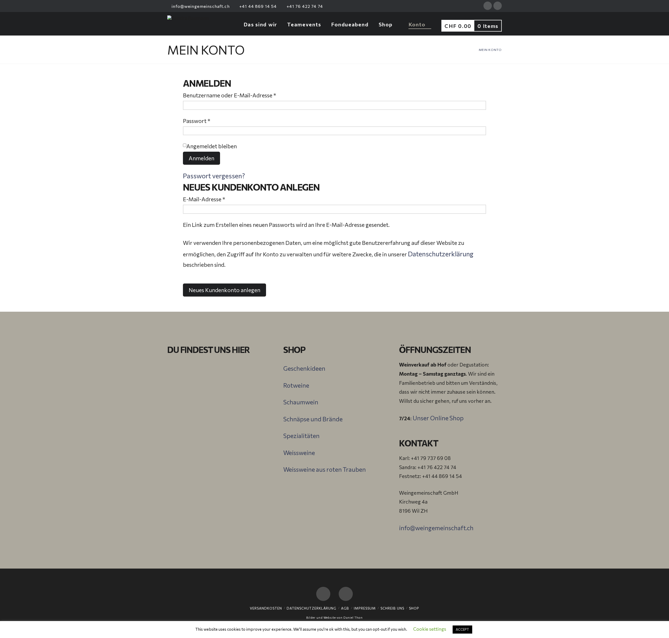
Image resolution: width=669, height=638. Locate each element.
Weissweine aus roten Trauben (324, 469)
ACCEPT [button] (462, 629)
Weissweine (299, 452)
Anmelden (201, 158)
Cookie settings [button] (429, 629)
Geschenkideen (304, 368)
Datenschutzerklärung (441, 254)
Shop (414, 608)
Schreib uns (392, 608)
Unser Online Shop (438, 418)
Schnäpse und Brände (313, 419)
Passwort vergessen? (214, 176)
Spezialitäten (301, 435)
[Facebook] (487, 6)
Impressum (365, 608)
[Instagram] (497, 6)
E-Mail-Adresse (219, 199)
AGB (345, 608)
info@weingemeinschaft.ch (200, 6)
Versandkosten (266, 608)
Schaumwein (300, 402)
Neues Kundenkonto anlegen (224, 290)
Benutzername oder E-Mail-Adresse (244, 95)
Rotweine (296, 385)
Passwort (211, 120)
